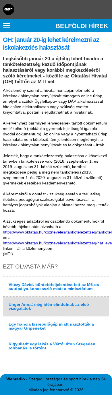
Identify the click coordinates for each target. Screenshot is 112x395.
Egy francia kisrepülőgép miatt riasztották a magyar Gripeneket (51, 326)
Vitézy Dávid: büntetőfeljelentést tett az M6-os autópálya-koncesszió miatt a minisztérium (54, 286)
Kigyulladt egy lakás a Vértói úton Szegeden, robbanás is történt (52, 346)
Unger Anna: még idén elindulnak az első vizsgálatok (49, 306)
